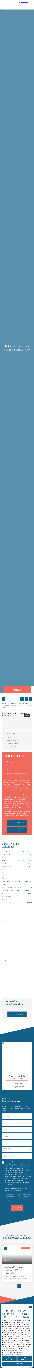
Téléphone (7, 1136)
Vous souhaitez (6, 1148)
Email (5, 1129)
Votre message (8, 1156)
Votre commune (9, 1143)
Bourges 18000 (24, 703)
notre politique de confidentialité (13, 1354)
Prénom (6, 1116)
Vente (4, 703)
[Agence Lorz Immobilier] (25, 5)
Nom (5, 1123)
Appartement (12, 703)
